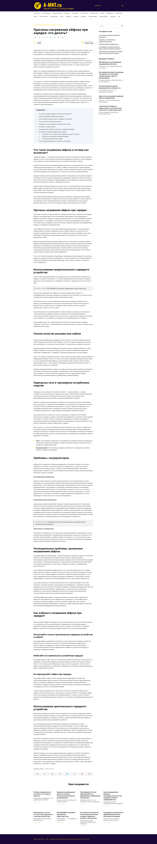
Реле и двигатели (54, 16)
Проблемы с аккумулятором (47, 126)
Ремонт (61, 16)
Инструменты (75, 13)
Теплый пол (75, 16)
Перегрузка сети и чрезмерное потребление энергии (55, 124)
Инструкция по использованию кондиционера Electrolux (110, 63)
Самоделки (68, 16)
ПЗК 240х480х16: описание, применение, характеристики (66, 814)
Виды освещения (46, 13)
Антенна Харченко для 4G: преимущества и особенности (110, 87)
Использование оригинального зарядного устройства (55, 141)
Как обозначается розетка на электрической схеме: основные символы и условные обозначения (89, 815)
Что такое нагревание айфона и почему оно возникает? (55, 114)
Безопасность (37, 13)
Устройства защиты (93, 16)
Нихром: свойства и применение (108, 44)
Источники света (84, 13)
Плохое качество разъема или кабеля (50, 121)
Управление (83, 16)
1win (119, 16)
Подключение (119, 13)
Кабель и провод (94, 13)
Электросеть (113, 16)
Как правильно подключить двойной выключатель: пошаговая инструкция (113, 814)
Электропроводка (104, 16)
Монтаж (102, 13)
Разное (35, 16)
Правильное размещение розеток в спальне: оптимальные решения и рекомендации (66, 795)
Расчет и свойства (44, 16)
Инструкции (67, 13)
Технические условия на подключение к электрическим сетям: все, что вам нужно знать (110, 108)
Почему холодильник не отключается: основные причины (42, 794)
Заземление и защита (57, 13)
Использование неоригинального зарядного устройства (55, 119)
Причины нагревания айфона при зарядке (51, 116)
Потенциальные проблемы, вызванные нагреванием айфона (57, 129)
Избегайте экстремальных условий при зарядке (55, 136)
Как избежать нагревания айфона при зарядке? (53, 132)
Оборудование (110, 13)
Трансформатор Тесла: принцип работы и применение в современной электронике (90, 795)
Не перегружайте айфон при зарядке (52, 138)
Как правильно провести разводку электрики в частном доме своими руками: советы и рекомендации (111, 75)
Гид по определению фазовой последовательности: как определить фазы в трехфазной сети (112, 796)
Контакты (98, 5)
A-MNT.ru (52, 4)
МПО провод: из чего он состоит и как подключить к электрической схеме (43, 814)
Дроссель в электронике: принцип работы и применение (111, 97)
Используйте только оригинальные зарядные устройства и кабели (60, 134)
